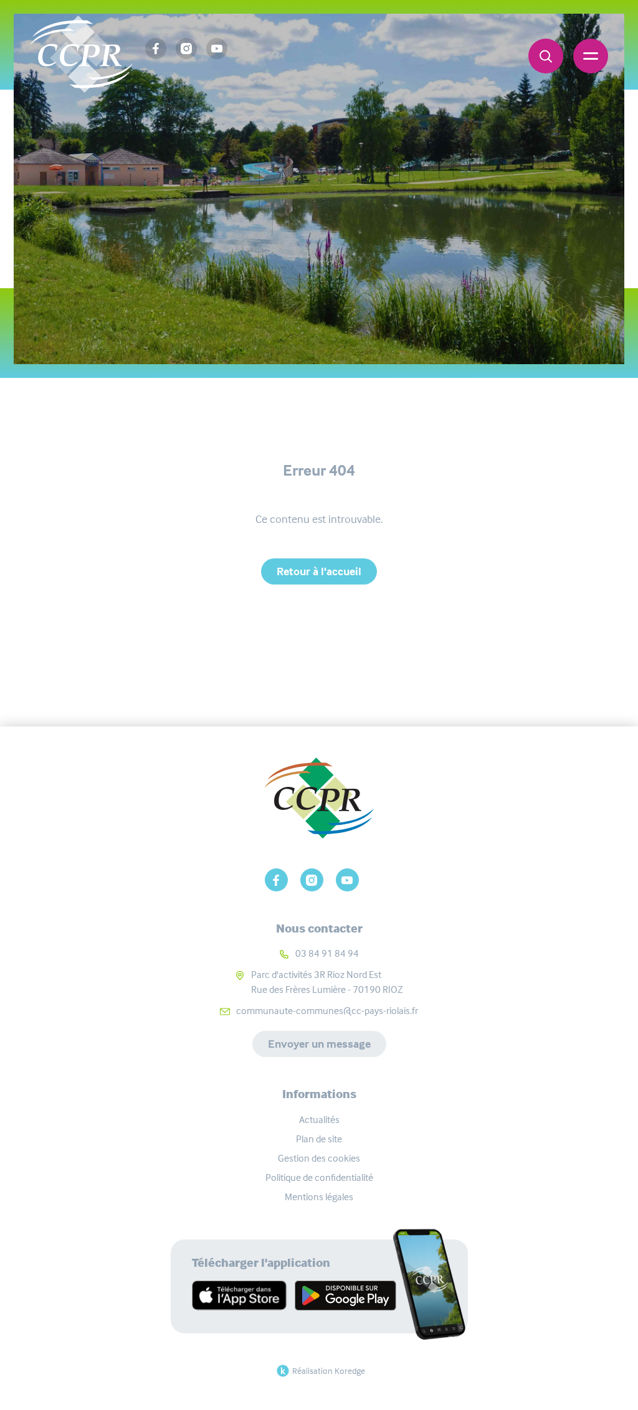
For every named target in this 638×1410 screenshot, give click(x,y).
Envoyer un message (319, 1043)
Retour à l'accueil (319, 571)
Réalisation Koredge (328, 1370)
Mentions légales (319, 1196)
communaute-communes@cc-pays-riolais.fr (327, 1010)
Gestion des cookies (319, 1158)
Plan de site (319, 1138)
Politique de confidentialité (319, 1177)
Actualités (319, 1119)
